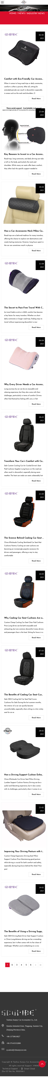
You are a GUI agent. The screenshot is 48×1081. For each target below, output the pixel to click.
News (21, 13)
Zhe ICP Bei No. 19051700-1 (13, 1071)
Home (12, 13)
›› (40, 965)
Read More (36, 99)
